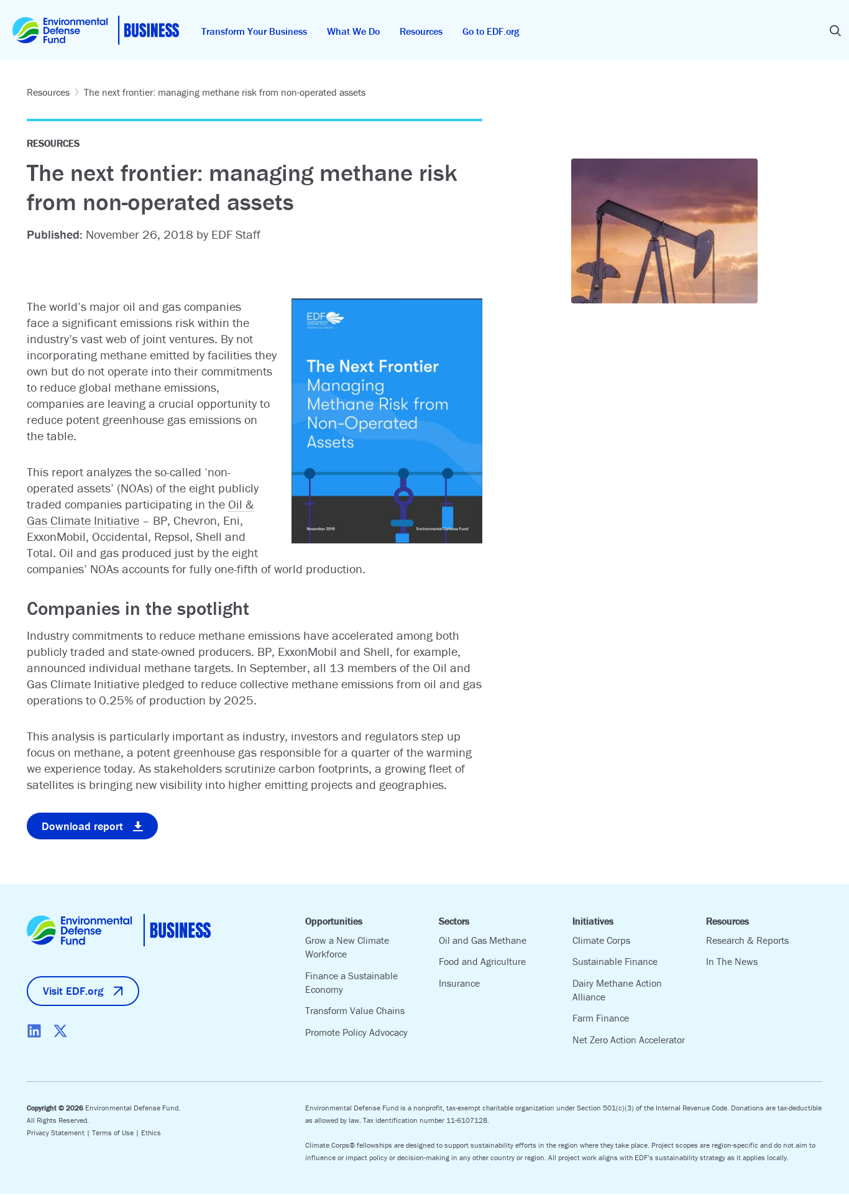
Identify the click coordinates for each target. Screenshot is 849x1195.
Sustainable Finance (615, 961)
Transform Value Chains (355, 1010)
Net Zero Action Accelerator (628, 1039)
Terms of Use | (116, 1132)
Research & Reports (747, 940)
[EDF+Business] (95, 30)
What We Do (353, 31)
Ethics (151, 1132)
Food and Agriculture (482, 961)
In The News (732, 961)
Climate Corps (601, 940)
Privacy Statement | (59, 1132)
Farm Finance (600, 1018)
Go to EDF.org (490, 31)
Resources (421, 31)
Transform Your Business (254, 31)
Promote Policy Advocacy (356, 1032)
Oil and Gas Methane (482, 940)
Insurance (459, 983)
